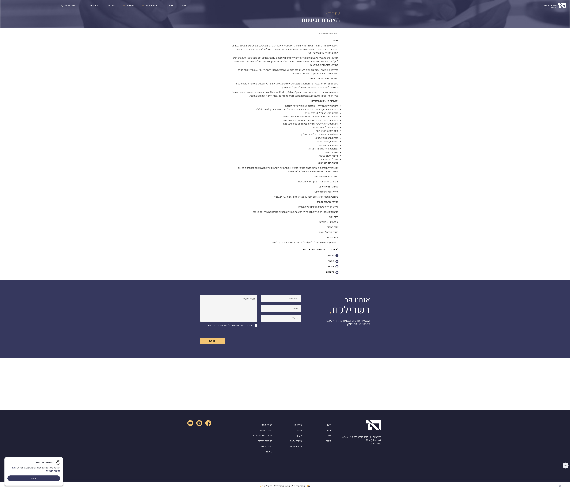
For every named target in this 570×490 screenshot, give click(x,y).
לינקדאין (330, 272)
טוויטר (331, 261)
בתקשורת (268, 451)
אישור (34, 478)
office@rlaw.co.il (373, 440)
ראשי (184, 5)
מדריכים (129, 5)
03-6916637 (70, 5)
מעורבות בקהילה (265, 441)
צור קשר (94, 5)
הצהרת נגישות (296, 441)
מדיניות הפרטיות (216, 325)
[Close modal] (560, 485)
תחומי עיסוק (150, 5)
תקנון (299, 435)
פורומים (111, 5)
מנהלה (328, 441)
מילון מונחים (266, 446)
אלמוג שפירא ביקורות (262, 435)
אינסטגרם (329, 266)
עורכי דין (327, 435)
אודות (170, 5)
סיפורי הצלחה (266, 430)
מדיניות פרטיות (295, 446)
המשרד (328, 430)
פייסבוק (330, 255)
